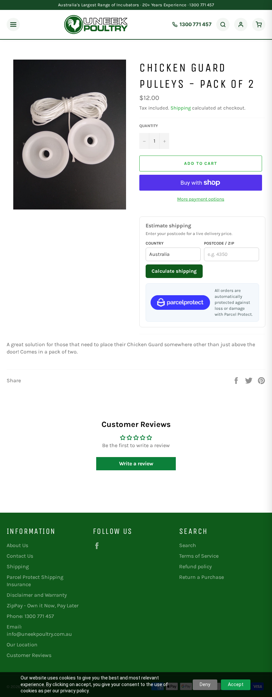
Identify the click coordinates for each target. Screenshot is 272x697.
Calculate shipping (174, 271)
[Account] (240, 24)
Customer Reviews (29, 655)
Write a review (136, 463)
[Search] (223, 24)
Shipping (180, 108)
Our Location (22, 644)
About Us (17, 545)
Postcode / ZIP (219, 243)
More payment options (200, 199)
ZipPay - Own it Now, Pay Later (43, 605)
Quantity (148, 125)
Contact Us (20, 556)
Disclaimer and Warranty (37, 595)
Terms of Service (199, 556)
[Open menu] (13, 24)
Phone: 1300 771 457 (30, 616)
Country (155, 243)
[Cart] (258, 24)
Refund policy (195, 566)
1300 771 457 (195, 24)
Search (187, 545)
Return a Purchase (201, 577)
